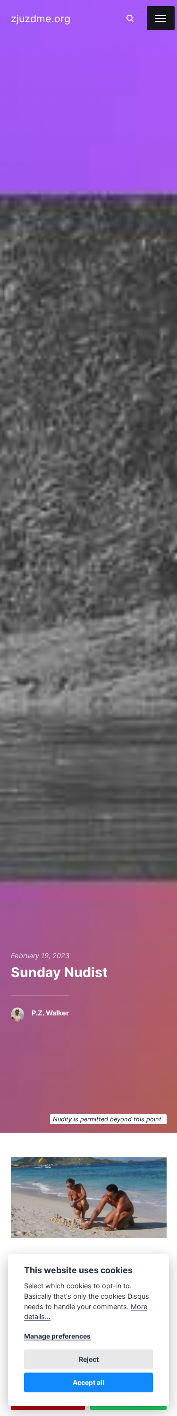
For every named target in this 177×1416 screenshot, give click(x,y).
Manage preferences (57, 1336)
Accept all (88, 1382)
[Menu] (161, 18)
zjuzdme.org (40, 18)
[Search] (130, 18)
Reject (89, 1359)
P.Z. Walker (50, 1013)
